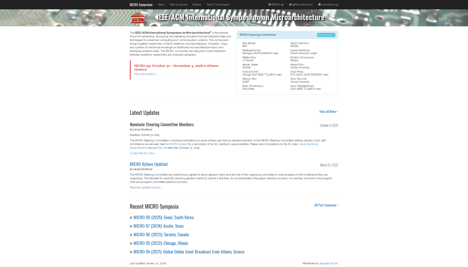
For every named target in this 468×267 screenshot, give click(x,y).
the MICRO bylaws (176, 144)
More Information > (145, 74)
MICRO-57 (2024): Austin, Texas (158, 225)
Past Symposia (178, 4)
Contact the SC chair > (143, 153)
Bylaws (197, 4)
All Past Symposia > (326, 205)
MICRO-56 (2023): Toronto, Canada (161, 234)
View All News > (328, 111)
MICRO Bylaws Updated (148, 164)
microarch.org (329, 4)
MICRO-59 (277, 4)
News (161, 4)
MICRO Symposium (141, 4)
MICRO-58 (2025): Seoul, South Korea (163, 217)
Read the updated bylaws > (146, 187)
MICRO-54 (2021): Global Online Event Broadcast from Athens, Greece (188, 251)
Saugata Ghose (329, 263)
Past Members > (326, 35)
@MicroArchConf (302, 4)
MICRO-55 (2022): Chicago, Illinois (160, 243)
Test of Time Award (218, 4)
